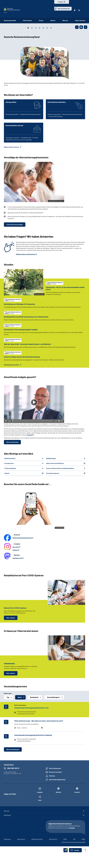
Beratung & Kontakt (10, 20)
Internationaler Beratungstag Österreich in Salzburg (33, 735)
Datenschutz (21, 839)
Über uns (65, 20)
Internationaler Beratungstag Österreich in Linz (31, 708)
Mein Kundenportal (64, 8)
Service (6, 811)
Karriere (52, 20)
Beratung (52, 776)
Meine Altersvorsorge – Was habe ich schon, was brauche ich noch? (38, 721)
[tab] (28, 27)
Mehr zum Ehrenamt (12, 442)
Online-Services (80, 20)
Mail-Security (53, 839)
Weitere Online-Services (11, 147)
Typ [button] (8, 697)
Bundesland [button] (34, 697)
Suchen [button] (60, 2)
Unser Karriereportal (52, 473)
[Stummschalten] (59, 421)
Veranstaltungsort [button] (53, 697)
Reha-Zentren (27, 20)
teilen (39, 800)
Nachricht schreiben (55, 772)
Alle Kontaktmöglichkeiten (57, 779)
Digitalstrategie (51, 458)
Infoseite (72, 828)
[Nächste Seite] (85, 27)
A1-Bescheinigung (10, 468)
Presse (41, 20)
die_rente (16, 547)
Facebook (77, 792)
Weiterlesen (7, 88)
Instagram (40, 792)
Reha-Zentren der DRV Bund (55, 463)
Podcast (29, 435)
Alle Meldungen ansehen (11, 365)
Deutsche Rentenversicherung (22, 538)
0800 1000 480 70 (13, 768)
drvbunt (15, 550)
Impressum (7, 839)
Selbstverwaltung (9, 458)
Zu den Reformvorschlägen (14, 224)
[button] (75, 850)
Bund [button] (19, 697)
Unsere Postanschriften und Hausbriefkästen (60, 468)
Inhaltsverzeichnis (37, 839)
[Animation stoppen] (81, 27)
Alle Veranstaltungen (12, 749)
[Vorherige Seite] (77, 27)
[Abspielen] (34, 402)
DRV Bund (7, 815)
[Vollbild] (62, 421)
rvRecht (6, 473)
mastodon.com (17, 558)
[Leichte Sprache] (79, 10)
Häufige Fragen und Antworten (25, 254)
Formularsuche (9, 463)
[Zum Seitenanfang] (85, 850)
